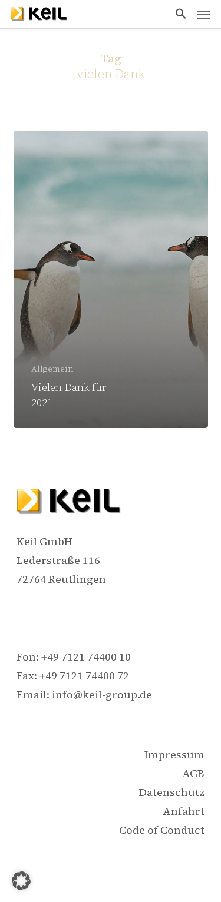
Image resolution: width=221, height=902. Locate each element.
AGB (193, 773)
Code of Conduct (161, 830)
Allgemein (52, 368)
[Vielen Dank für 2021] (111, 280)
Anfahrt (183, 811)
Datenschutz (171, 792)
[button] (181, 14)
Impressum (174, 754)
